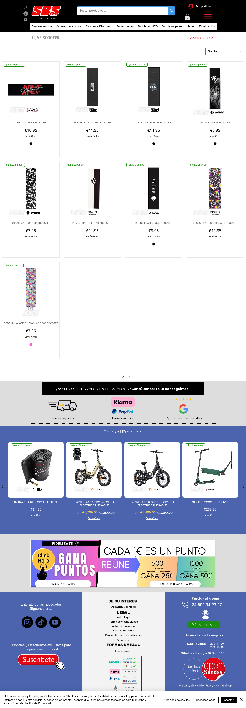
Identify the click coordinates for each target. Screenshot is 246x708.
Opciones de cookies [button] (177, 700)
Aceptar (229, 700)
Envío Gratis (31, 136)
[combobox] (224, 51)
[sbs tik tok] (25, 13)
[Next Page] (138, 377)
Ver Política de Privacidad (35, 703)
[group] (123, 486)
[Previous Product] (2, 486)
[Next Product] (243, 486)
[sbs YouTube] (25, 19)
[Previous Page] (108, 377)
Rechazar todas (205, 700)
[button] (187, 17)
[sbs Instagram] (25, 7)
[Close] (241, 699)
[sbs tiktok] (41, 622)
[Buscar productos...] (171, 11)
